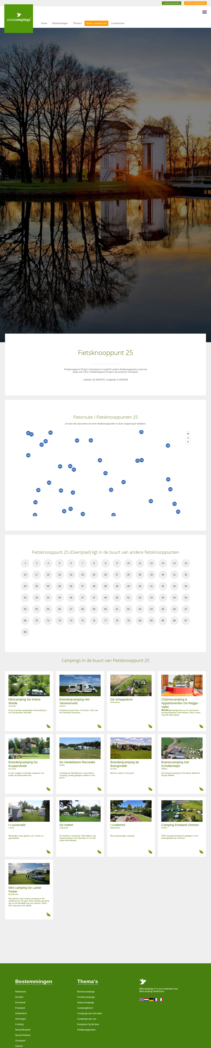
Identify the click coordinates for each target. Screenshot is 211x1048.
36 (59, 586)
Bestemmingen (60, 23)
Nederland (20, 991)
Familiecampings (86, 997)
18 (48, 575)
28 (128, 575)
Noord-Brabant (22, 1030)
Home (44, 23)
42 (163, 586)
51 (128, 597)
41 (151, 586)
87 (186, 620)
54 (163, 597)
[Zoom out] (188, 438)
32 (186, 575)
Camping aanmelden (171, 3)
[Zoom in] (188, 434)
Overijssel (20, 1040)
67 (186, 609)
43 (25, 597)
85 (151, 620)
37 (82, 586)
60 (105, 609)
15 (186, 563)
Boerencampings (86, 991)
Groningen (20, 1019)
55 (25, 609)
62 (128, 609)
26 (94, 575)
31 (174, 575)
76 (94, 620)
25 (82, 575)
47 (82, 597)
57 (71, 609)
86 (174, 620)
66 (174, 609)
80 (140, 620)
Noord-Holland (22, 1035)
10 (128, 563)
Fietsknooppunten (86, 1030)
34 (25, 586)
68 (25, 620)
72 (48, 620)
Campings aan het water (89, 1013)
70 (36, 620)
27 (117, 575)
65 (163, 609)
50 (117, 597)
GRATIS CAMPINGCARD (195, 3)
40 (128, 586)
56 (59, 609)
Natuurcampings (85, 1002)
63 (140, 609)
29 (151, 575)
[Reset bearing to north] (188, 442)
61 (117, 609)
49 (105, 597)
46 (71, 597)
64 (151, 609)
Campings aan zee (86, 1019)
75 (82, 620)
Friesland (20, 1008)
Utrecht (19, 1046)
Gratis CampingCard (96, 23)
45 (59, 597)
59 (94, 609)
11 (140, 563)
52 (140, 597)
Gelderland (21, 1013)
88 (25, 632)
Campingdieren (85, 1008)
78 (117, 620)
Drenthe (19, 997)
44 (48, 597)
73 (59, 620)
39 (117, 586)
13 (163, 563)
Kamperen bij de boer (88, 1024)
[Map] (108, 473)
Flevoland (20, 1002)
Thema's (77, 23)
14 (174, 563)
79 (128, 620)
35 (36, 586)
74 (71, 620)
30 (163, 575)
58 (82, 609)
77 (105, 620)
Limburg (19, 1024)
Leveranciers (117, 23)
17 (36, 575)
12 (151, 563)
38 (94, 586)
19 (71, 575)
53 (151, 597)
